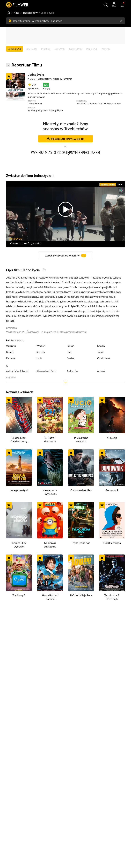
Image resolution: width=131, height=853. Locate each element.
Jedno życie (36, 74)
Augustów (11, 377)
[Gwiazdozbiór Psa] (81, 467)
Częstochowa (103, 358)
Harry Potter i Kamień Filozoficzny (50, 597)
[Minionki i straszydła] (50, 520)
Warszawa (11, 345)
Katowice (10, 358)
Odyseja (112, 437)
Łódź (69, 352)
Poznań (70, 345)
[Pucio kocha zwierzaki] (81, 415)
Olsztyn (70, 358)
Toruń (100, 352)
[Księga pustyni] (19, 467)
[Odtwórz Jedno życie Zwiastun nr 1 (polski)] (15, 86)
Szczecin (41, 352)
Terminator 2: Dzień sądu (112, 597)
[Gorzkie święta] (112, 520)
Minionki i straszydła (50, 544)
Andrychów (72, 371)
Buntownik (112, 490)
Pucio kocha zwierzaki (81, 439)
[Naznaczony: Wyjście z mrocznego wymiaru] (50, 467)
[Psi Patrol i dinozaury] (50, 415)
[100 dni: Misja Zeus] (81, 572)
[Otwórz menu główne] (122, 5)
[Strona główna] (8, 13)
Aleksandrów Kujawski (17, 371)
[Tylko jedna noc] (81, 520)
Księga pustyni (19, 490)
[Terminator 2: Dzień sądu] (112, 572)
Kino (16, 12)
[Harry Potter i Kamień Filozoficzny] (50, 572)
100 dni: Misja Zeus (81, 595)
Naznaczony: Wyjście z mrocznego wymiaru (49, 492)
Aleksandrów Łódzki (46, 371)
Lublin (39, 358)
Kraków (101, 345)
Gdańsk (10, 352)
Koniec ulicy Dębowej (19, 544)
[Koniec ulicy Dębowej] (19, 520)
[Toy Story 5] (19, 572)
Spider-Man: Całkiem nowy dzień (19, 439)
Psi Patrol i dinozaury (50, 439)
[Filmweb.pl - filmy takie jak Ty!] (17, 5)
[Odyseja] (112, 415)
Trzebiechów (30, 12)
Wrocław (41, 345)
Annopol (101, 371)
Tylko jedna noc (81, 542)
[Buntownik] (112, 467)
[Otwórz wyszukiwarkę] (105, 5)
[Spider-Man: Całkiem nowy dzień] (19, 415)
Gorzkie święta (112, 542)
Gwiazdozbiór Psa (81, 490)
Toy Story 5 (18, 595)
